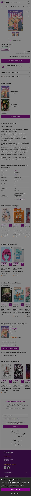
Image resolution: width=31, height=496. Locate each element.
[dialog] (15, 486)
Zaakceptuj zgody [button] (15, 489)
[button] (15, 493)
